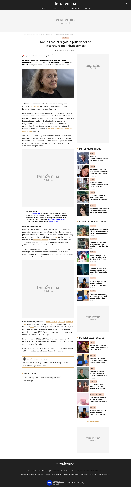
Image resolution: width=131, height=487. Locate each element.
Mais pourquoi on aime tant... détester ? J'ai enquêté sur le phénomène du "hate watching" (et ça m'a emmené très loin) (99, 246)
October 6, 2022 (53, 222)
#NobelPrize (36, 214)
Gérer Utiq (93, 474)
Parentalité (75, 8)
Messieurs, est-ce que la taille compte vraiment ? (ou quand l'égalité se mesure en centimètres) (98, 297)
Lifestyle (88, 8)
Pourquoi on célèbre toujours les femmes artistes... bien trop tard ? (99, 373)
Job (64, 8)
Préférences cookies (104, 474)
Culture (54, 8)
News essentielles (46, 377)
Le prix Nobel (35, 106)
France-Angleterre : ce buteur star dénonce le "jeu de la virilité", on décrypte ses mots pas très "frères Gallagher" (99, 259)
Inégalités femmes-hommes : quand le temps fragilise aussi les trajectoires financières (99, 185)
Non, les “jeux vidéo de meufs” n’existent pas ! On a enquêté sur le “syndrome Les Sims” (99, 348)
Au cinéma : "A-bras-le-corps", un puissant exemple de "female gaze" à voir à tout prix (99, 198)
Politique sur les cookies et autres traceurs (88, 471)
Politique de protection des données (32, 474)
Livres (31, 377)
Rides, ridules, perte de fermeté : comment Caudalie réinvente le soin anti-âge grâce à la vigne (99, 400)
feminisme (57, 377)
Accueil (24, 34)
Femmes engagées (28, 381)
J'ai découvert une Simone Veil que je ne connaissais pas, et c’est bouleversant (99, 231)
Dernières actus (31, 34)
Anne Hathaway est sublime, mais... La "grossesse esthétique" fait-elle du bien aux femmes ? (98, 389)
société (42, 8)
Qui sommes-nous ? (56, 471)
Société (38, 34)
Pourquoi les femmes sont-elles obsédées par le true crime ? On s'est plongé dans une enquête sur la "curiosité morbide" (99, 272)
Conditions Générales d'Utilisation (38, 471)
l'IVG (32, 327)
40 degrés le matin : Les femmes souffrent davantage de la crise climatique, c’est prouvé (98, 284)
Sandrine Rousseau (40, 240)
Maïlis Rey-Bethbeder (36, 359)
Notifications (84, 474)
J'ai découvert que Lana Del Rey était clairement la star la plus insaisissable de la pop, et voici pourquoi (99, 212)
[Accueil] (65, 3)
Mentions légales (69, 471)
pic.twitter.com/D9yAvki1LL (57, 220)
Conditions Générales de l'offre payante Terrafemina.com (62, 474)
